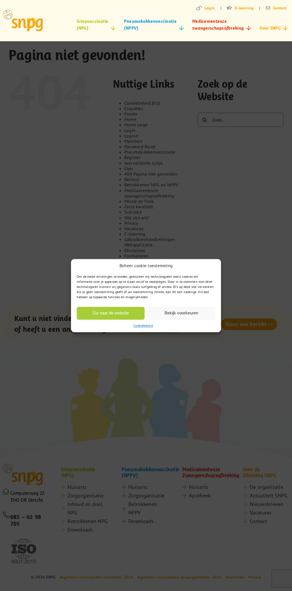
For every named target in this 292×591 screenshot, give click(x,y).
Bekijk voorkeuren (181, 312)
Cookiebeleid (143, 325)
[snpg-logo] (23, 20)
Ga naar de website (111, 312)
